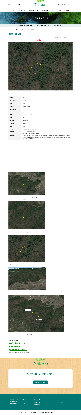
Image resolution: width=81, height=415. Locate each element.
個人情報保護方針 (12, 412)
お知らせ (55, 399)
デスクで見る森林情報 (58, 402)
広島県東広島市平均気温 (18, 350)
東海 (42, 25)
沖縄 (61, 25)
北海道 (27, 25)
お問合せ (67, 10)
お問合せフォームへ (40, 382)
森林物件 (16, 29)
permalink (27, 352)
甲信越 (38, 25)
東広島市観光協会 (16, 346)
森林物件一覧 (22, 10)
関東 (35, 25)
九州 (58, 25)
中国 (52, 25)
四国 (55, 25)
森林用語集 (55, 401)
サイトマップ (56, 406)
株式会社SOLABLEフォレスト (65, 4)
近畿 (48, 25)
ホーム (10, 29)
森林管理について (46, 10)
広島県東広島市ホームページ (20, 343)
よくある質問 (57, 10)
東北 (31, 25)
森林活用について (33, 10)
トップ (13, 10)
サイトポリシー (21, 412)
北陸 (45, 25)
